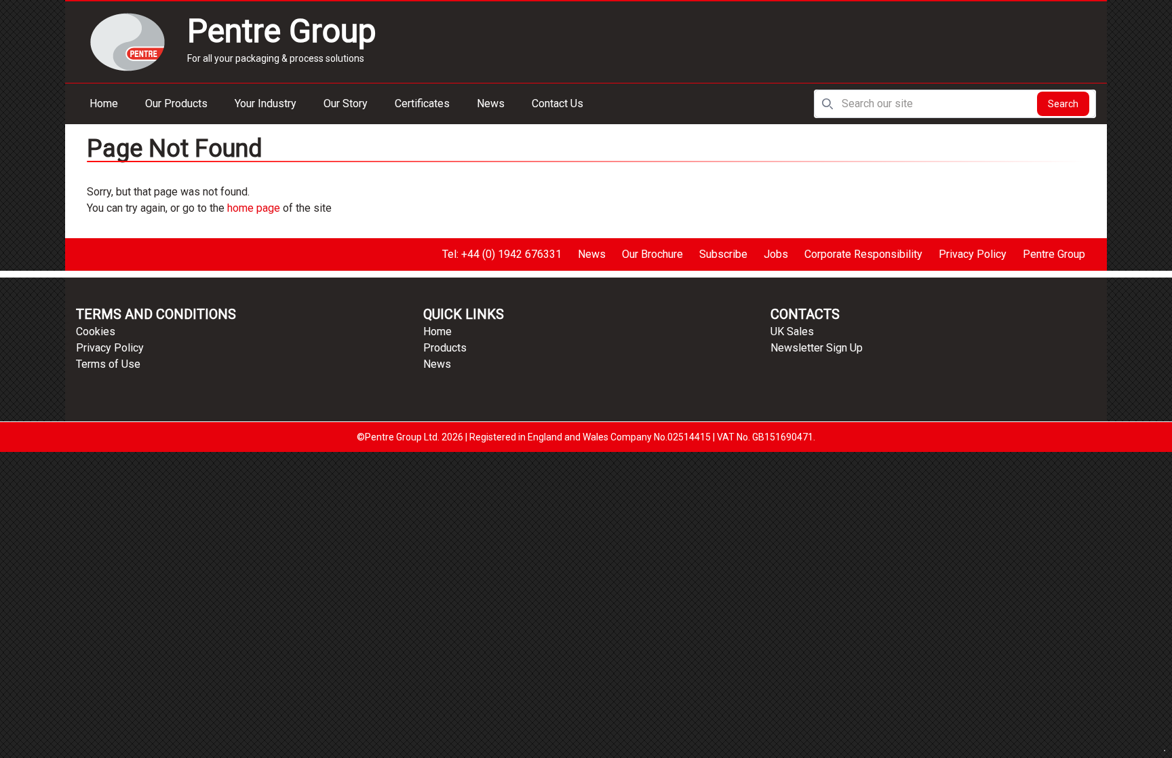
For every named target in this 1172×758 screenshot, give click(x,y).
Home (104, 103)
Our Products (176, 103)
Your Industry (265, 103)
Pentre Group (1054, 254)
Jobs (776, 254)
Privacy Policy (973, 254)
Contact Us (557, 103)
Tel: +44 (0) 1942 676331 (502, 254)
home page (253, 208)
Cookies (95, 331)
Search (1063, 103)
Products (445, 347)
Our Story (346, 103)
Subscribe (723, 254)
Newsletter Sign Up (816, 347)
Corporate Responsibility (863, 254)
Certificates (422, 103)
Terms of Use (108, 364)
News (491, 103)
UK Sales (792, 331)
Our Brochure (652, 254)
